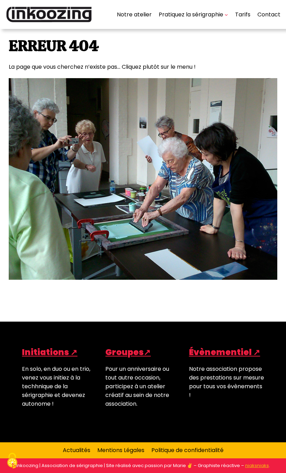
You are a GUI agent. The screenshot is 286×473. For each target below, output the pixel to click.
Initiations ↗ (49, 352)
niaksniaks (257, 465)
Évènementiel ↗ (224, 352)
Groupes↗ (128, 352)
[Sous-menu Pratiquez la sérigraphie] (226, 14)
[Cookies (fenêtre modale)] (12, 461)
